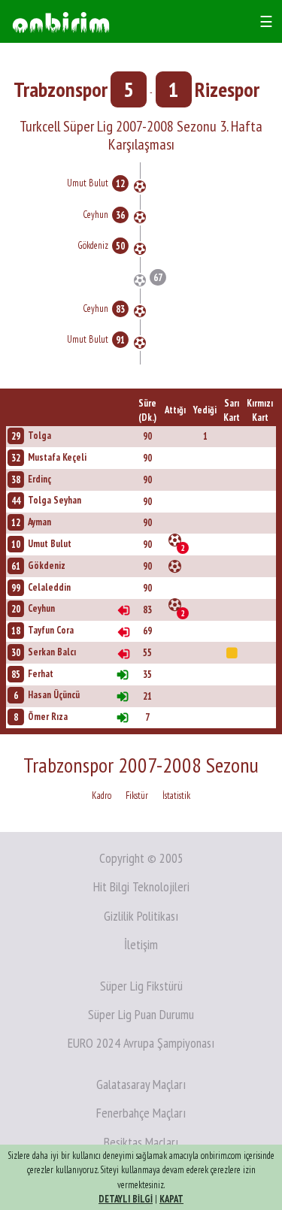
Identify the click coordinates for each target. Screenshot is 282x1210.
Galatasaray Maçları (141, 1084)
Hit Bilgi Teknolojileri (141, 886)
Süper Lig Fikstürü (141, 985)
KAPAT (171, 1199)
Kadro (101, 795)
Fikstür (137, 795)
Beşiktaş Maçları (141, 1142)
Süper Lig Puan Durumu (141, 1014)
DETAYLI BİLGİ (126, 1199)
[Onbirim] (61, 21)
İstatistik (176, 795)
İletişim (141, 944)
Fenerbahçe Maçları (141, 1112)
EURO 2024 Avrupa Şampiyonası (141, 1042)
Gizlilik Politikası (141, 915)
